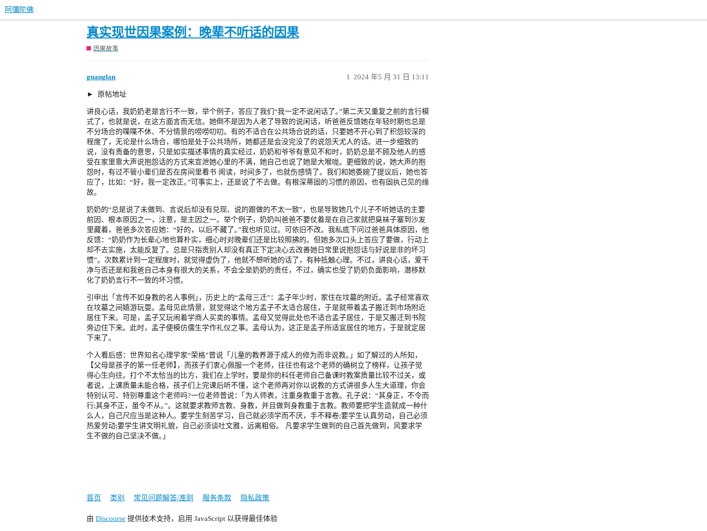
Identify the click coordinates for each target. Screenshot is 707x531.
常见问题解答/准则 (163, 498)
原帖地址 (111, 94)
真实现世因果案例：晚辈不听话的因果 (193, 32)
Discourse (111, 518)
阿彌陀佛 (19, 9)
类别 (117, 498)
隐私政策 (254, 498)
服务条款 (216, 498)
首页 (94, 498)
